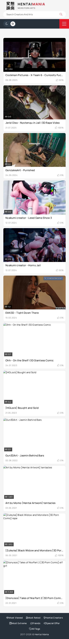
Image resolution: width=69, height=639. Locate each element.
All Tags (36, 628)
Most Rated (34, 617)
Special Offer (53, 623)
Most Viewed (16, 617)
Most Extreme (19, 623)
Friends (36, 623)
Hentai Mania (42, 634)
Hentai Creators (54, 617)
